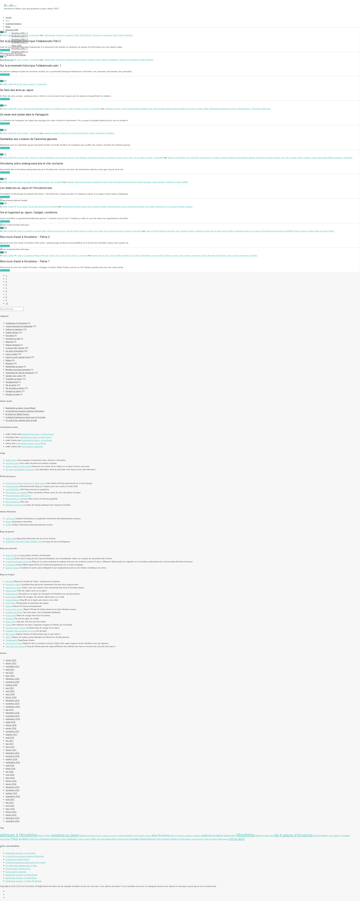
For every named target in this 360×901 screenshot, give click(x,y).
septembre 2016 (13, 762)
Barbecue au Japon (167, 231)
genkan (103, 206)
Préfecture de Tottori (58, 839)
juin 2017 (10, 740)
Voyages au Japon (81, 108)
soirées (300, 157)
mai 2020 (10, 688)
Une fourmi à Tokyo (14, 643)
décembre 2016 (12, 753)
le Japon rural (268, 835)
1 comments (82, 255)
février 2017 (11, 750)
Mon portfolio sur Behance (17, 498)
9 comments (34, 35)
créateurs (217, 157)
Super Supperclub (319, 157)
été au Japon (216, 231)
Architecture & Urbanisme (16, 323)
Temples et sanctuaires (102, 35)
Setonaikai (211, 255)
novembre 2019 (12, 703)
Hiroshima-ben (130, 182)
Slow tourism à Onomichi (32, 446)
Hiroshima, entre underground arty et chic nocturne (31, 163)
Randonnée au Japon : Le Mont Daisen (38, 434)
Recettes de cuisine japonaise (18, 369)
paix (153, 255)
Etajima (95, 255)
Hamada (238, 231)
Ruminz (9, 521)
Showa (293, 157)
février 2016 (11, 781)
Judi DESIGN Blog (13, 489)
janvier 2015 (11, 815)
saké (98, 839)
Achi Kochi (10, 581)
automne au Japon (112, 108)
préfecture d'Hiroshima (39, 839)
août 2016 (10, 765)
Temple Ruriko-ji (244, 108)
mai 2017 (10, 743)
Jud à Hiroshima (12, 846)
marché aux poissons (187, 108)
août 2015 (10, 799)
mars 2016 (10, 778)
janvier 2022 (11, 663)
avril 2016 (10, 774)
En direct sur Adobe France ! (18, 414)
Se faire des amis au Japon (16, 90)
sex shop (324, 231)
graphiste (197, 835)
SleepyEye (220, 255)
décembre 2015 (12, 787)
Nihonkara (10, 618)
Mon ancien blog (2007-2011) (18, 495)
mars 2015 (10, 808)
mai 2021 (10, 672)
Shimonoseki (214, 108)
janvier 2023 (11, 660)
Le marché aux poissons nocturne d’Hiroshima (25, 411)
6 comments (34, 59)
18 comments (56, 182)
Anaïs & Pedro (12, 555)
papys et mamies (342, 835)
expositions (261, 157)
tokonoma (160, 206)
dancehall (148, 836)
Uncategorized (12, 382)
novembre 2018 (12, 716)
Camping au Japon (202, 231)
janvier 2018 (11, 728)
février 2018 (11, 725)
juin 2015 (10, 802)
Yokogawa (348, 157)
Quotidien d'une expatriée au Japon (20, 631)
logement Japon (114, 206)
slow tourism (163, 839)
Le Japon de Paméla (14, 612)
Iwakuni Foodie (12, 594)
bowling (190, 231)
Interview (10, 341)
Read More (5, 50)
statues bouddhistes (110, 59)
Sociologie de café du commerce (102, 157)
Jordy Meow (11, 603)
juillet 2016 (10, 768)
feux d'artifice (228, 231)
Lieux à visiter (22, 35)
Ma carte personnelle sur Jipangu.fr (20, 469)
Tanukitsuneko (11, 640)
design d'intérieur (229, 157)
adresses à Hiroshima (177, 157)
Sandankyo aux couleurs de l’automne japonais (28, 139)
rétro (287, 157)
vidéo (115, 35)
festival (269, 157)
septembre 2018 (13, 719)
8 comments (52, 206)
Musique (83, 157)
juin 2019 (10, 709)
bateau (99, 835)
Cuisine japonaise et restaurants (30, 108)
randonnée (100, 133)
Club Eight (194, 157)
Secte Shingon (86, 35)
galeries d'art (279, 157)
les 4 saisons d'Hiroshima (77, 133)
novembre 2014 (12, 821)
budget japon (86, 206)
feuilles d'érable (140, 108)
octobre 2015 (11, 793)
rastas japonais (185, 255)
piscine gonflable (285, 231)
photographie (5, 839)
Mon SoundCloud (13, 502)
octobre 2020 (11, 685)
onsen (199, 108)
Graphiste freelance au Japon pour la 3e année (25, 417)
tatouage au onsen (228, 108)
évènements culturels (246, 157)
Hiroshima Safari (12, 463)
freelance (180, 835)
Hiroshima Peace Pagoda (75, 59)
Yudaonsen (266, 108)
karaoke (246, 231)
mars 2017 (10, 747)
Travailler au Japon (14, 379)
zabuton (189, 206)
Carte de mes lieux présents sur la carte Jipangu (26, 483)
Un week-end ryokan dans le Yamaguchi (24, 114)
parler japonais (158, 182)
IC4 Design (10, 518)
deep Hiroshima (160, 835)
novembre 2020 (12, 682)
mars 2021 (10, 675)
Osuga (275, 231)
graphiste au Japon (212, 835)
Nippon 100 (11, 621)
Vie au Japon (22, 206)
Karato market (172, 108)
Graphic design (12, 332)
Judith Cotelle (8, 35)
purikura (310, 231)
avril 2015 (10, 805)
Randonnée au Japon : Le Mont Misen (21, 878)
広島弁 (185, 182)
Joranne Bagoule (13, 600)
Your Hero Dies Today (15, 646)
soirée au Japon (232, 255)
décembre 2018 (12, 713)
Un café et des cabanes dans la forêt (21, 420)
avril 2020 (10, 691)
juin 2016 (10, 771)
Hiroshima (60, 35)
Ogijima (9, 624)
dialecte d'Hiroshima (83, 182)
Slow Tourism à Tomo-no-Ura (18, 868)
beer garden (181, 231)
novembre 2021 (12, 666)
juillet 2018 (10, 722)
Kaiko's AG (10, 538)
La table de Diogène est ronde (19, 561)
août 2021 (10, 669)
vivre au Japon (171, 206)
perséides (160, 255)
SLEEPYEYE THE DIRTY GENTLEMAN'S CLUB (24, 541)
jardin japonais (159, 108)
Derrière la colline (13, 584)
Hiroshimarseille (12, 486)
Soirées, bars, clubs (125, 157)
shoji (147, 206)
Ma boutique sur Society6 (16, 492)
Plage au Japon (300, 231)
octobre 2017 (11, 734)
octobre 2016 (11, 759)
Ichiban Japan (11, 590)
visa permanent (197, 839)
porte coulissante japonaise (132, 206)
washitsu (181, 206)
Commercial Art (205, 157)
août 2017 (10, 737)
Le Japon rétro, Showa (26, 157)
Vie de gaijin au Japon (26, 84)
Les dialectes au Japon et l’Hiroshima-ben (26, 188)
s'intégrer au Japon (173, 182)
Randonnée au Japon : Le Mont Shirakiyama (24, 881)
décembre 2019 (12, 700)
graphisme (188, 835)
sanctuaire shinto (72, 35)
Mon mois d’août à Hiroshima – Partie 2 (25, 237)
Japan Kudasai (11, 597)
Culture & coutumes (52, 108)
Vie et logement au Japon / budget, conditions (28, 212)
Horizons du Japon (13, 587)
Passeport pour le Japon (16, 628)
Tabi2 (8, 637)
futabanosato (49, 35)
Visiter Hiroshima (126, 35)
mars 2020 (10, 694)
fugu (150, 108)
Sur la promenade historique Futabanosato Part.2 (30, 41)
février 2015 (11, 812)
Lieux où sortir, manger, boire (67, 157)
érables (63, 133)
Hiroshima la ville (13, 338)
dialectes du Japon (100, 182)
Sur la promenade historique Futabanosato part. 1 (30, 65)
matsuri (316, 835)
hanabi (126, 255)
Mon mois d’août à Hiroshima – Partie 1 (25, 261)
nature (92, 133)
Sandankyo (110, 133)
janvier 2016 (11, 784)
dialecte (70, 182)
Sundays (307, 157)
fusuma (96, 206)
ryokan (205, 108)
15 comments (41, 84)
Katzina (9, 606)
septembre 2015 (13, 796)
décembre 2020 (12, 678)
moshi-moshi (11, 615)
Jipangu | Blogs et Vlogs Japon (18, 466)
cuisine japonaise (124, 835)
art (188, 157)
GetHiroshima (11, 460)
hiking (233, 835)
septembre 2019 (13, 706)
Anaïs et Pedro (152, 231)
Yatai (220, 839)
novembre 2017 (12, 731)
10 (7, 303)
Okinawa (324, 835)
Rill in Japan (10, 634)
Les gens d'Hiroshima (45, 157)
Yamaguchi (256, 108)
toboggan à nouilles (248, 255)
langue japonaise (24, 182)
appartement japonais (71, 206)
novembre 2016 (12, 756)
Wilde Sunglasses (335, 157)
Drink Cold (10, 558)
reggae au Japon (199, 255)
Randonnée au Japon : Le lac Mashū (20, 408)
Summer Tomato (13, 567)
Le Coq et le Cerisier (14, 609)
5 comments (158, 157)
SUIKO (8, 524)
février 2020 (11, 697)
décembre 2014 (12, 818)
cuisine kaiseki (127, 108)
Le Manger (10, 564)
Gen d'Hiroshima (116, 182)
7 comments (34, 133)
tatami (152, 206)
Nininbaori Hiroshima (14, 505)
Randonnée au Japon (14, 366)
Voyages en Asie (13, 394)
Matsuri (37, 255)
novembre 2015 (12, 790)
